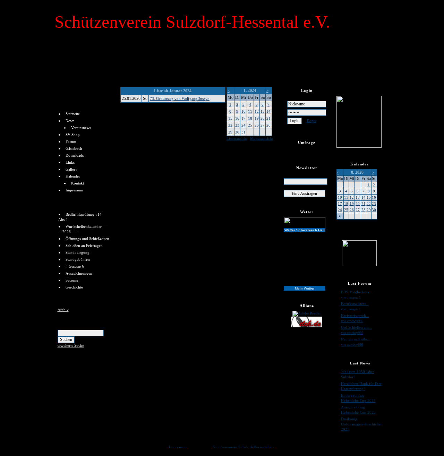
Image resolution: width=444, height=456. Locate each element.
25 (250, 125)
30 (237, 132)
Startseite (73, 114)
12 (257, 111)
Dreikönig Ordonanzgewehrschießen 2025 (362, 424)
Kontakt (77, 183)
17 (243, 118)
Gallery (71, 169)
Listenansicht (237, 138)
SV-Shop (73, 134)
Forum (71, 141)
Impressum (74, 190)
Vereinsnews (81, 128)
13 (263, 111)
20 (263, 118)
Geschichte (74, 287)
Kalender (73, 176)
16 (237, 118)
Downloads (75, 155)
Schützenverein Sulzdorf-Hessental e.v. (244, 447)
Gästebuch (74, 148)
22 (230, 125)
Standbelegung (77, 252)
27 (263, 125)
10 (243, 111)
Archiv (63, 310)
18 (250, 118)
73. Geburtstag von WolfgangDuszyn (180, 98)
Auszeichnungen (79, 273)
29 (230, 132)
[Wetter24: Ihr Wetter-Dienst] (307, 222)
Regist (312, 121)
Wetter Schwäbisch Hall (304, 230)
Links (70, 162)
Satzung (72, 280)
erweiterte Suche (71, 345)
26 (257, 125)
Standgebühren (78, 259)
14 (268, 111)
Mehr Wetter (304, 288)
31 (243, 132)
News (70, 121)
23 (237, 125)
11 (250, 111)
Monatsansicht (261, 138)
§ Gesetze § (75, 266)
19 (257, 118)
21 (268, 118)
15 (230, 118)
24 (243, 125)
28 (268, 125)
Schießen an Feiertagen (84, 245)
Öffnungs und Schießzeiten (87, 238)
